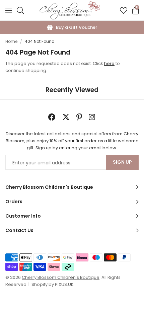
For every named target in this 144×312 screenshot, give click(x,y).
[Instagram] (92, 117)
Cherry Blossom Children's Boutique (70, 10)
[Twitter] (66, 117)
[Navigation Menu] (8, 10)
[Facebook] (52, 117)
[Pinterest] (79, 117)
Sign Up (122, 162)
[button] (135, 10)
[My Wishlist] (123, 10)
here (109, 63)
